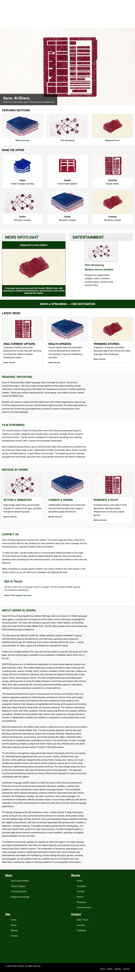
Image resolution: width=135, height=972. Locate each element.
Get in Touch (83, 919)
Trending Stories (18, 891)
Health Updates (18, 886)
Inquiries (81, 925)
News (13, 925)
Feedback (81, 930)
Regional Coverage (20, 896)
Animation (81, 886)
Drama (80, 896)
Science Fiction (84, 907)
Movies (14, 930)
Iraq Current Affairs (20, 880)
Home (14, 919)
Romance (81, 902)
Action (80, 880)
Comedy (81, 891)
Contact (14, 935)
